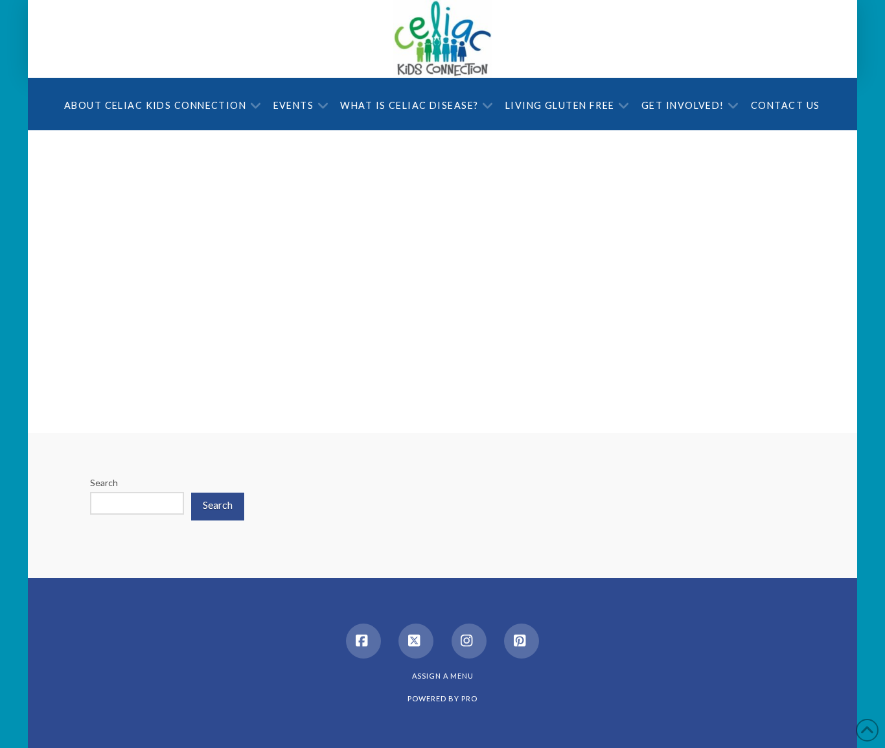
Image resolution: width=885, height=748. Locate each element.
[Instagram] (469, 641)
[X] (415, 641)
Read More (325, 372)
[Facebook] (363, 641)
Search (104, 482)
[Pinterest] (521, 641)
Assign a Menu (443, 676)
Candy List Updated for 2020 (241, 177)
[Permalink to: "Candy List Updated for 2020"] (262, 227)
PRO (469, 698)
